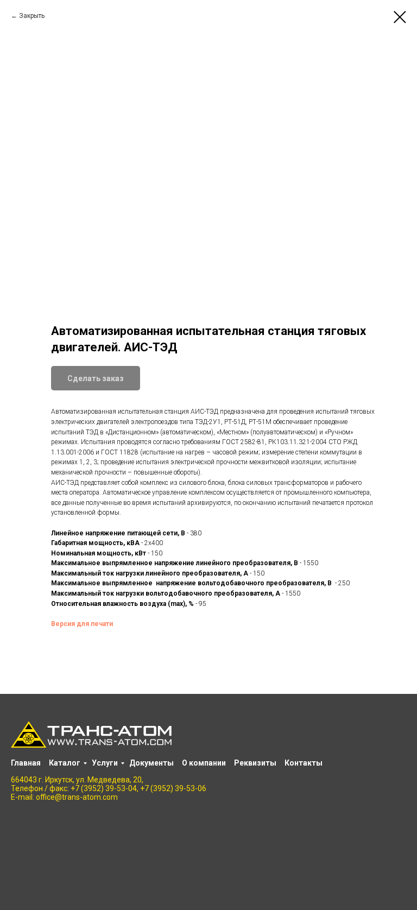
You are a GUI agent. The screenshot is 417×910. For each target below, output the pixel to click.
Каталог (64, 763)
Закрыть (32, 16)
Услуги (105, 763)
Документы (151, 763)
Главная (26, 763)
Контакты (304, 763)
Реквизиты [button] (255, 763)
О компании (204, 763)
